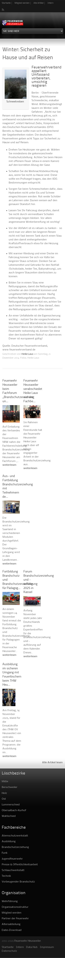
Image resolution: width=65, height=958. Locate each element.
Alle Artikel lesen (52, 762)
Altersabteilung (11, 924)
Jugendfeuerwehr (12, 859)
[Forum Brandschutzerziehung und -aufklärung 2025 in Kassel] (32, 604)
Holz (4, 793)
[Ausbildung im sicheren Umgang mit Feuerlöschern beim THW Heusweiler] (8, 704)
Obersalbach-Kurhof (14, 810)
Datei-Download (11, 930)
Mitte (5, 781)
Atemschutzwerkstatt (15, 836)
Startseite (6, 3)
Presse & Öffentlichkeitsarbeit (20, 864)
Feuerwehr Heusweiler (27, 941)
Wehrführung (10, 901)
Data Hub (31, 947)
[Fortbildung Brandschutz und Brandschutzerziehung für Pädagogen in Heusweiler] (11, 603)
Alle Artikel (38, 3)
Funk (4, 853)
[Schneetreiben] (16, 98)
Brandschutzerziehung (15, 847)
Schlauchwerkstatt (13, 870)
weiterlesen (9, 465)
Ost (4, 799)
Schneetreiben (15, 102)
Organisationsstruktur (15, 907)
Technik (6, 876)
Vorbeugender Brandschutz (18, 882)
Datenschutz (9, 951)
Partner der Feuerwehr (15, 918)
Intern (50, 3)
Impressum (47, 947)
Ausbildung (9, 841)
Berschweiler (9, 787)
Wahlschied (9, 816)
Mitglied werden (22, 3)
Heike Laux (27, 354)
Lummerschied (11, 805)
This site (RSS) (3, 9)
